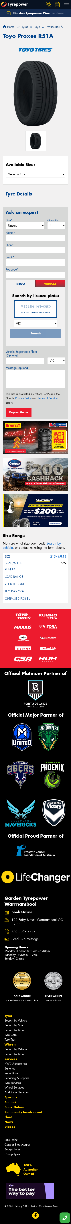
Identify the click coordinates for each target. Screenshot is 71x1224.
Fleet (8, 1117)
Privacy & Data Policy (26, 1206)
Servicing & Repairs (17, 1078)
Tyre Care (11, 1035)
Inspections (11, 1073)
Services (11, 1059)
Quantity (52, 220)
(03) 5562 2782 (23, 931)
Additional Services (17, 1092)
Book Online (14, 1107)
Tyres (8, 1016)
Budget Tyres (12, 1149)
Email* (10, 257)
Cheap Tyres (12, 1154)
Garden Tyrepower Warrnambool (38, 13)
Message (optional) (17, 368)
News (9, 1122)
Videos (10, 1127)
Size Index (11, 1140)
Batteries (10, 1068)
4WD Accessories (16, 1064)
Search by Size (14, 1025)
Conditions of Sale (48, 1206)
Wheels (10, 1044)
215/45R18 (58, 556)
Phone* (10, 245)
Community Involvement (23, 1112)
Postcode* (12, 269)
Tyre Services (13, 1083)
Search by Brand (15, 1030)
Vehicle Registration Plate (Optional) (21, 353)
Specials (11, 1097)
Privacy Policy (23, 398)
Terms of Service (48, 398)
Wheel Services (14, 1087)
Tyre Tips (10, 1040)
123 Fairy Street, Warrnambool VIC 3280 (37, 922)
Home (10, 27)
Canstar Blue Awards (17, 1145)
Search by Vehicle (16, 1020)
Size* (9, 220)
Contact (10, 1102)
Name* (10, 233)
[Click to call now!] (48, 4)
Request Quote (18, 412)
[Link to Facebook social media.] (35, 1215)
